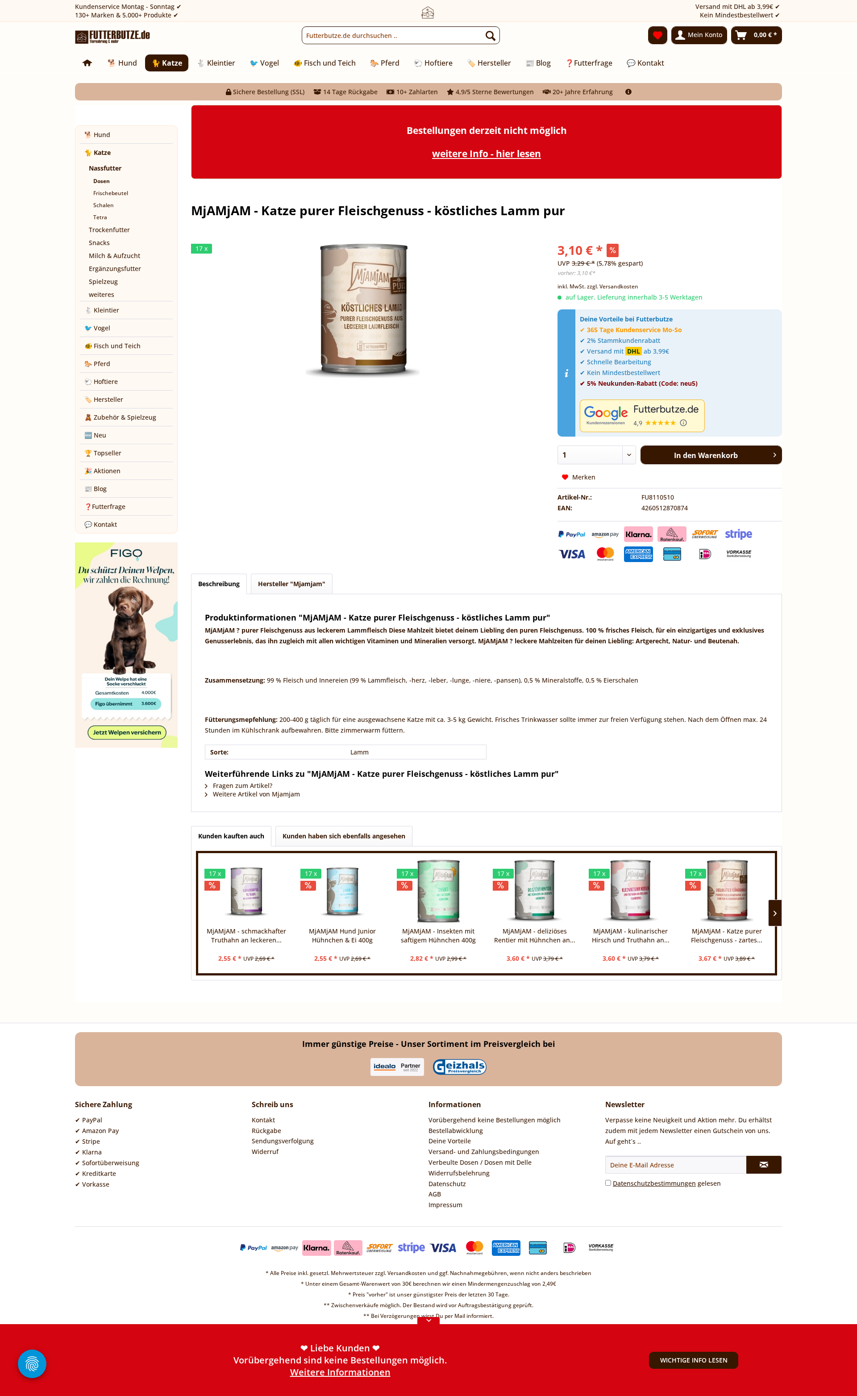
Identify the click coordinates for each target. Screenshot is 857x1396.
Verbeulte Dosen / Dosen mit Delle (480, 1162)
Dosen (101, 181)
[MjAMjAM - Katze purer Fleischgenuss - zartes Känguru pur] (727, 891)
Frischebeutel (110, 193)
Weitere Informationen (340, 1372)
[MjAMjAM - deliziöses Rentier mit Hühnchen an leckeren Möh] (534, 891)
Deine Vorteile (449, 1141)
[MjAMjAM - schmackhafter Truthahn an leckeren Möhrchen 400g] (246, 891)
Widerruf (265, 1151)
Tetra (100, 217)
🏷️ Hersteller (103, 399)
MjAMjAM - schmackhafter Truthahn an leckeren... (246, 935)
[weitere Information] (628, 92)
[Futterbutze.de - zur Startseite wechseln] (112, 37)
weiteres (101, 294)
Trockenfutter (109, 229)
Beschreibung (219, 583)
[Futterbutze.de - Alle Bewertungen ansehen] (679, 416)
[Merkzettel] (657, 35)
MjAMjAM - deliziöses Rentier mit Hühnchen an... (534, 935)
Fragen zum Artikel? (241, 785)
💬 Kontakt (100, 524)
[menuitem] (401, 35)
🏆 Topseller (102, 453)
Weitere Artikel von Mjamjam (255, 794)
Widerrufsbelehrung (459, 1173)
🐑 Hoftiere (101, 381)
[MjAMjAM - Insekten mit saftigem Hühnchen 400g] (438, 891)
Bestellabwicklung (455, 1130)
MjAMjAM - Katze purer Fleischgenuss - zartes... (726, 935)
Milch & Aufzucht (114, 255)
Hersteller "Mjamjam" (291, 583)
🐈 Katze (97, 152)
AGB (434, 1194)
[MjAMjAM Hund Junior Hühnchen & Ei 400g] (342, 891)
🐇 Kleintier (101, 310)
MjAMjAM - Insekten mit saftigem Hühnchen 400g (438, 935)
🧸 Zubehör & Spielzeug (120, 417)
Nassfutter (105, 168)
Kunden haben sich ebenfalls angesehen (344, 836)
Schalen (103, 205)
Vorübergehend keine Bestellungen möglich (494, 1120)
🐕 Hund (97, 134)
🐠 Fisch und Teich (112, 346)
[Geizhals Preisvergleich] (460, 1067)
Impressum (445, 1204)
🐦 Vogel (97, 328)
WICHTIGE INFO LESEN (694, 1360)
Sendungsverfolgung (283, 1141)
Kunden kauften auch (231, 836)
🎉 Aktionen (102, 471)
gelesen (667, 1183)
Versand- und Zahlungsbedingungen (483, 1151)
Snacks (99, 242)
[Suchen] (490, 35)
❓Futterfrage (104, 506)
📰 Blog (95, 488)
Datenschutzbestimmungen (654, 1183)
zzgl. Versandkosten (612, 286)
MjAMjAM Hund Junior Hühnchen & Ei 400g (342, 935)
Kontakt (263, 1120)
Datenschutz (447, 1183)
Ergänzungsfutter (115, 268)
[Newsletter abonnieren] (764, 1165)
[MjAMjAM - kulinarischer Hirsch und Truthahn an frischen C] (630, 891)
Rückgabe (266, 1130)
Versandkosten (406, 1273)
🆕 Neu (95, 435)
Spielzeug (103, 281)
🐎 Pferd (97, 363)
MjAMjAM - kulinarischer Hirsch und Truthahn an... (631, 935)
